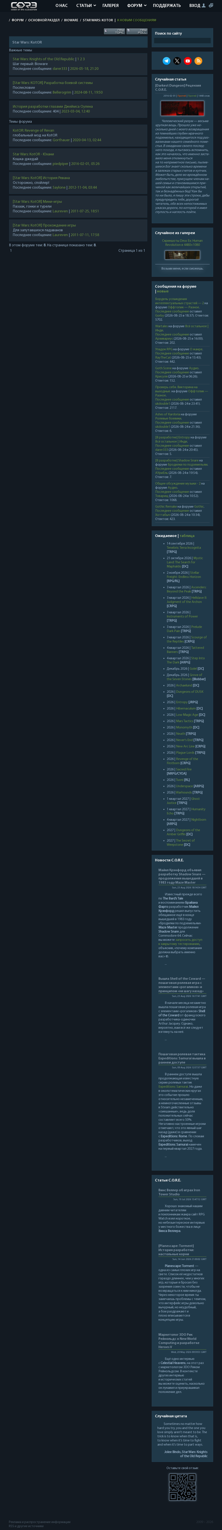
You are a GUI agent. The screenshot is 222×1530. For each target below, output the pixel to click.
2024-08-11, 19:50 (88, 93)
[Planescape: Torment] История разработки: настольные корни (176, 1250)
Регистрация (211, 5)
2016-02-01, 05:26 (85, 164)
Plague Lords (185, 753)
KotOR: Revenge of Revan (33, 131)
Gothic (199, 506)
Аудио (194, 368)
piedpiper (60, 164)
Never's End (184, 740)
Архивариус (164, 339)
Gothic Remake (166, 506)
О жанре (196, 349)
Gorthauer (61, 140)
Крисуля (161, 376)
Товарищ (161, 496)
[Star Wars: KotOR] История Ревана (41, 178)
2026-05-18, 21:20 (84, 69)
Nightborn (198, 820)
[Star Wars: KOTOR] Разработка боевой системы (53, 83)
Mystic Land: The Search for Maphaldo (185, 562)
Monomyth (184, 727)
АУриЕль (161, 473)
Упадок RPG (164, 349)
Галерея (111, 6)
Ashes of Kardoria (167, 414)
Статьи (84, 6)
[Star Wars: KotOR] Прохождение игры (44, 226)
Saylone (59, 188)
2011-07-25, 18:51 (85, 211)
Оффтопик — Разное (183, 307)
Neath (180, 734)
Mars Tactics (184, 721)
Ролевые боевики (168, 418)
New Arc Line (185, 746)
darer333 (60, 69)
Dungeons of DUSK (189, 692)
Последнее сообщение (172, 311)
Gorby (159, 315)
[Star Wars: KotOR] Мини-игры (37, 202)
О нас (62, 6)
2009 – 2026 (204, 1522)
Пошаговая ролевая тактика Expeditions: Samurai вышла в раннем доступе (182, 1058)
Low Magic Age (187, 715)
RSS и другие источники (26, 1526)
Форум (134, 6)
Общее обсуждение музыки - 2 (178, 483)
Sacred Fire (184, 769)
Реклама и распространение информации (40, 1522)
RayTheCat (163, 357)
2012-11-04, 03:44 (82, 188)
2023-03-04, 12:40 (75, 112)
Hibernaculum (186, 708)
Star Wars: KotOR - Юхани (33, 154)
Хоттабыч (162, 515)
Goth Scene (163, 368)
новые (163, 292)
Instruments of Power (182, 616)
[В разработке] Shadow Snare (177, 460)
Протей (182, 96)
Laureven (60, 211)
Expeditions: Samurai (173, 1087)
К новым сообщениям (136, 20)
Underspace (184, 786)
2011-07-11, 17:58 (85, 235)
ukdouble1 (162, 404)
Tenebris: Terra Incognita (184, 548)
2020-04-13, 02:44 (87, 140)
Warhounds (184, 792)
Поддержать (167, 6)
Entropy (182, 702)
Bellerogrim (62, 93)
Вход (194, 6)
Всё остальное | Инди (171, 441)
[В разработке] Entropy (172, 437)
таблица (187, 536)
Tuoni (179, 780)
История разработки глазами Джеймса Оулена (53, 107)
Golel (193, 669)
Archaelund (184, 685)
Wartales (161, 326)
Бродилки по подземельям (187, 464)
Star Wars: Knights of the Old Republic (43, 59)
